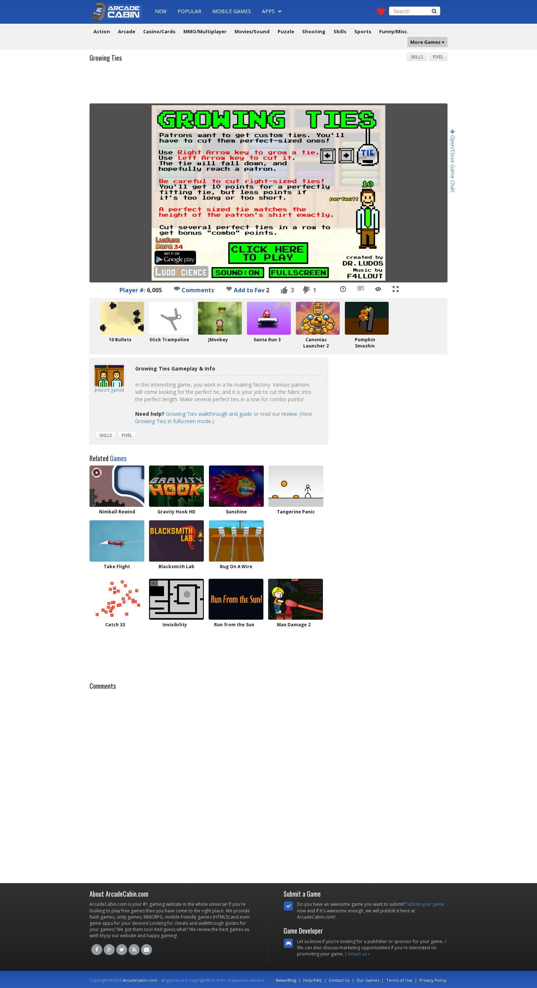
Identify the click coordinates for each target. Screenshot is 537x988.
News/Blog (286, 980)
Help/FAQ (312, 980)
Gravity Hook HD (176, 512)
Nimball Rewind (117, 512)
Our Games (368, 980)
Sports (362, 31)
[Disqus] (269, 784)
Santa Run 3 (267, 340)
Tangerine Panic (296, 512)
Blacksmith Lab (176, 566)
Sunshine (236, 512)
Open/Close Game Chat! (452, 163)
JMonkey (218, 340)
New (161, 11)
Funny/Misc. (393, 31)
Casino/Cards (159, 31)
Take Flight (117, 566)
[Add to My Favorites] (229, 288)
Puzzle (286, 31)
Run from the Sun (234, 625)
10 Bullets (120, 340)
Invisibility (175, 625)
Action (102, 31)
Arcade (126, 31)
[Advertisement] (268, 85)
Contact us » (357, 954)
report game (109, 390)
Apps (269, 11)
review (289, 413)
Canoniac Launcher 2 (316, 343)
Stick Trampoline (169, 340)
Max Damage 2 (294, 625)
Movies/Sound (252, 31)
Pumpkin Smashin (365, 343)
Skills (340, 31)
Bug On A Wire (236, 566)
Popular (189, 11)
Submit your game (425, 904)
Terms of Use (399, 980)
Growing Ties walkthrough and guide (209, 413)
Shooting (313, 31)
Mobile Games (231, 11)
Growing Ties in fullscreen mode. (173, 421)
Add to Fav (249, 290)
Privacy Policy (432, 980)
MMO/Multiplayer (204, 31)
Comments (197, 290)
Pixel (438, 57)
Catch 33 (115, 625)
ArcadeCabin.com (140, 980)
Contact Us (339, 980)
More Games (426, 42)
